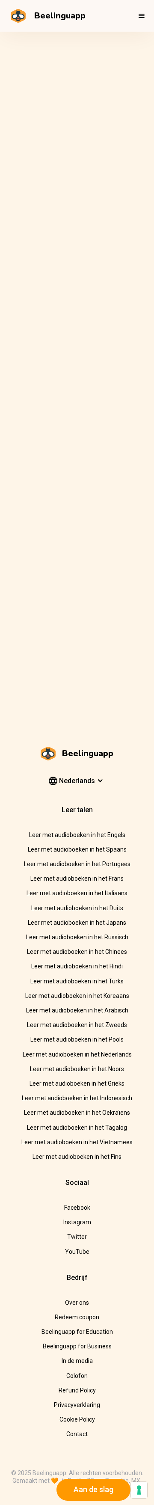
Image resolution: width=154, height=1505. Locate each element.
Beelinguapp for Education (77, 1331)
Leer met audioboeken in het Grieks (77, 1083)
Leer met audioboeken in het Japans (77, 922)
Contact (77, 1434)
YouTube (77, 1251)
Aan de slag (93, 1489)
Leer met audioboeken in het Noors (77, 1069)
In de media (77, 1360)
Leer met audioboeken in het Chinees (77, 951)
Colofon (77, 1375)
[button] (142, 16)
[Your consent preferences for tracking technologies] (139, 1490)
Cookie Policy (77, 1419)
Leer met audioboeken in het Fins (77, 1156)
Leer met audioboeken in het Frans (77, 878)
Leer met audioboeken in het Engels (77, 834)
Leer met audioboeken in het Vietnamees (77, 1142)
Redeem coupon (77, 1317)
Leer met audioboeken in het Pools (77, 1039)
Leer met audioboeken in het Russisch (77, 937)
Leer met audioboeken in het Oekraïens (77, 1112)
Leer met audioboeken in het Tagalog (77, 1127)
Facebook (77, 1207)
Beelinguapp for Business (77, 1346)
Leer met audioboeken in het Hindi (77, 966)
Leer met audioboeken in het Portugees (77, 864)
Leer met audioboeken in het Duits (77, 908)
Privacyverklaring (77, 1404)
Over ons (77, 1302)
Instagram (77, 1222)
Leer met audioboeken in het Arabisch (77, 1010)
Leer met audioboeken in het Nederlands (77, 1054)
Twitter (77, 1236)
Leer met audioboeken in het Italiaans (77, 893)
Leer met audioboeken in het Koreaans (77, 995)
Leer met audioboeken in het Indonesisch (77, 1098)
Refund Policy (77, 1390)
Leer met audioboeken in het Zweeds (77, 1024)
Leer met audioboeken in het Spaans (77, 849)
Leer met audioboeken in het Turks (77, 981)
